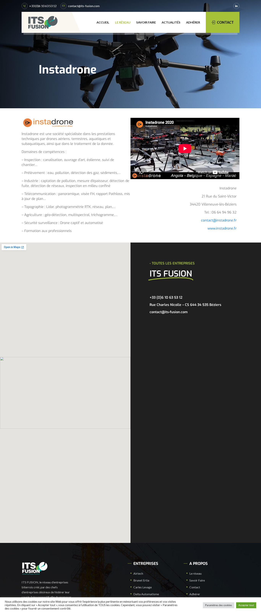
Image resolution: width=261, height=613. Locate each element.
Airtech (138, 573)
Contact (194, 587)
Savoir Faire (146, 22)
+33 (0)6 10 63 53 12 (43, 6)
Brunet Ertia (141, 580)
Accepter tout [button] (246, 605)
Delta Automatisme (146, 594)
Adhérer (193, 22)
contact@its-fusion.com (84, 6)
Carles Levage (142, 587)
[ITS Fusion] (43, 22)
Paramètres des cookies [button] (218, 605)
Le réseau (122, 22)
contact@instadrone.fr (219, 220)
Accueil (102, 22)
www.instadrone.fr (222, 228)
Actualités (171, 22)
